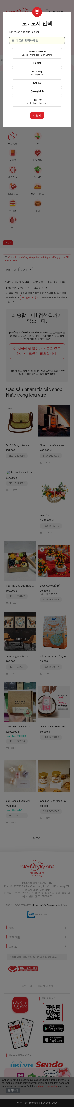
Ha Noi (37, 63)
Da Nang (37, 73)
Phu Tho (37, 101)
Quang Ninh (37, 91)
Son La (37, 83)
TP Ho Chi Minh (37, 53)
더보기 (37, 115)
